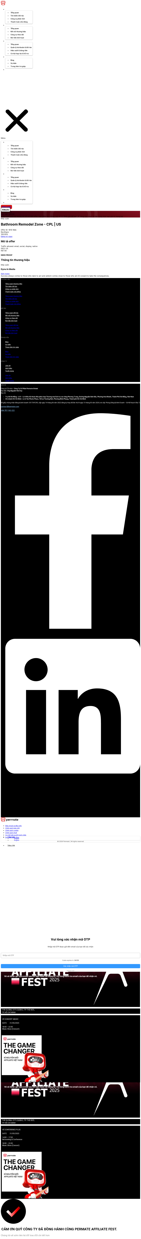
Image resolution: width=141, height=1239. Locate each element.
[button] (17, 106)
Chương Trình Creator (14, 69)
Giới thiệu (8, 368)
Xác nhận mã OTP (70, 966)
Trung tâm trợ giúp (18, 66)
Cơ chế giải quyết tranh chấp (15, 835)
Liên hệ (7, 366)
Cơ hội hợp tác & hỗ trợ (20, 54)
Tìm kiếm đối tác (17, 16)
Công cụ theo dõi (17, 35)
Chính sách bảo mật (12, 828)
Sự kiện (13, 63)
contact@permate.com (10, 407)
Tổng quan (15, 13)
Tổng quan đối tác (11, 313)
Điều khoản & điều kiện (13, 826)
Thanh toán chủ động (19, 22)
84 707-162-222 (8, 410)
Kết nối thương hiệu (18, 32)
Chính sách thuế (11, 833)
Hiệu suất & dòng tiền (19, 51)
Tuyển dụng (9, 371)
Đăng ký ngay (6, 236)
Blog (12, 60)
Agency (8, 41)
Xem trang (5, 274)
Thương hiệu (10, 9)
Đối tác (8, 25)
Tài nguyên (10, 57)
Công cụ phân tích (18, 19)
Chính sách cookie (11, 830)
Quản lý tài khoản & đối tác (21, 47)
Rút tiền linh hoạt (17, 38)
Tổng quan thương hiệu (13, 284)
